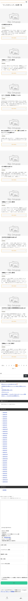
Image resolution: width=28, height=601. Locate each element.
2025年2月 (5, 450)
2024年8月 (5, 462)
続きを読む (14, 37)
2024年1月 (5, 477)
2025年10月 (5, 433)
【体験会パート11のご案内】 (8, 201)
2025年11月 (5, 431)
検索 (1, 373)
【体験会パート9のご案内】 (8, 343)
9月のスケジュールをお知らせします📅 (9, 384)
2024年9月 (5, 460)
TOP (7, 496)
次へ (13, 368)
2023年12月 (5, 479)
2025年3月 (5, 448)
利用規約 (12, 591)
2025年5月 (5, 443)
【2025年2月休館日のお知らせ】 (9, 237)
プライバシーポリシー (5, 591)
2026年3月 (5, 422)
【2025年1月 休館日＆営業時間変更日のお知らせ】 (13, 308)
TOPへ (21, 598)
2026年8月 (5, 412)
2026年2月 (5, 425)
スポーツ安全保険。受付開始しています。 (11, 95)
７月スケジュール (5, 392)
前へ (3, 365)
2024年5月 (5, 469)
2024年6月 (5, 467)
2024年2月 (5, 475)
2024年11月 (5, 456)
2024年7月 (5, 464)
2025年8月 (5, 437)
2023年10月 (5, 481)
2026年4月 (5, 420)
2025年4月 (5, 446)
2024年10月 (5, 458)
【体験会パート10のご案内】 (8, 272)
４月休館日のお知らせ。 (7, 24)
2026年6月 (5, 416)
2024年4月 (5, 471)
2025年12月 (5, 429)
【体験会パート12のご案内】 (8, 59)
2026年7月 (5, 414)
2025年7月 (5, 439)
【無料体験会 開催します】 (7, 390)
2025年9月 (5, 435)
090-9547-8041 (7, 537)
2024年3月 (5, 473)
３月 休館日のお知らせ (6, 166)
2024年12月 (5, 454)
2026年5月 (5, 418)
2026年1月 (5, 427)
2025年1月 (5, 452)
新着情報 (3, 63)
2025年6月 (5, 441)
